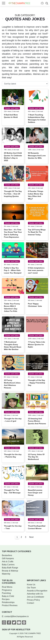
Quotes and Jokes (12, 108)
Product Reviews (9, 605)
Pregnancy (7, 590)
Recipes (5, 599)
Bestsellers (7, 555)
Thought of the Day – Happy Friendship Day (36, 382)
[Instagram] (4, 622)
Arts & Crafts (7, 561)
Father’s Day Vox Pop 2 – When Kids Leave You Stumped (12, 270)
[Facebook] (9, 622)
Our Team (31, 588)
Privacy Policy (33, 600)
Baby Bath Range (10, 568)
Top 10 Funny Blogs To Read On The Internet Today (37, 232)
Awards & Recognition (37, 591)
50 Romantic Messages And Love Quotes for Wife (37, 155)
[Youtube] (19, 622)
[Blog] (42, 3)
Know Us (31, 584)
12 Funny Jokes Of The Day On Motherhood (36, 456)
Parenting (6, 593)
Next (31, 537)
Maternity (6, 574)
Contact (30, 603)
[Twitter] (14, 622)
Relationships (8, 602)
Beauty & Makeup (10, 571)
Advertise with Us (35, 594)
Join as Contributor (35, 597)
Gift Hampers (8, 558)
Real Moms (7, 587)
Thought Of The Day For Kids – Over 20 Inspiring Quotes (13, 193)
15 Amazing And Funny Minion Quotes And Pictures (37, 421)
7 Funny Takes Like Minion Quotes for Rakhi (36, 344)
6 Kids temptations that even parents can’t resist (36, 270)
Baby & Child (8, 596)
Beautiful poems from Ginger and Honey (35, 492)
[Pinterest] (24, 622)
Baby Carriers (8, 565)
